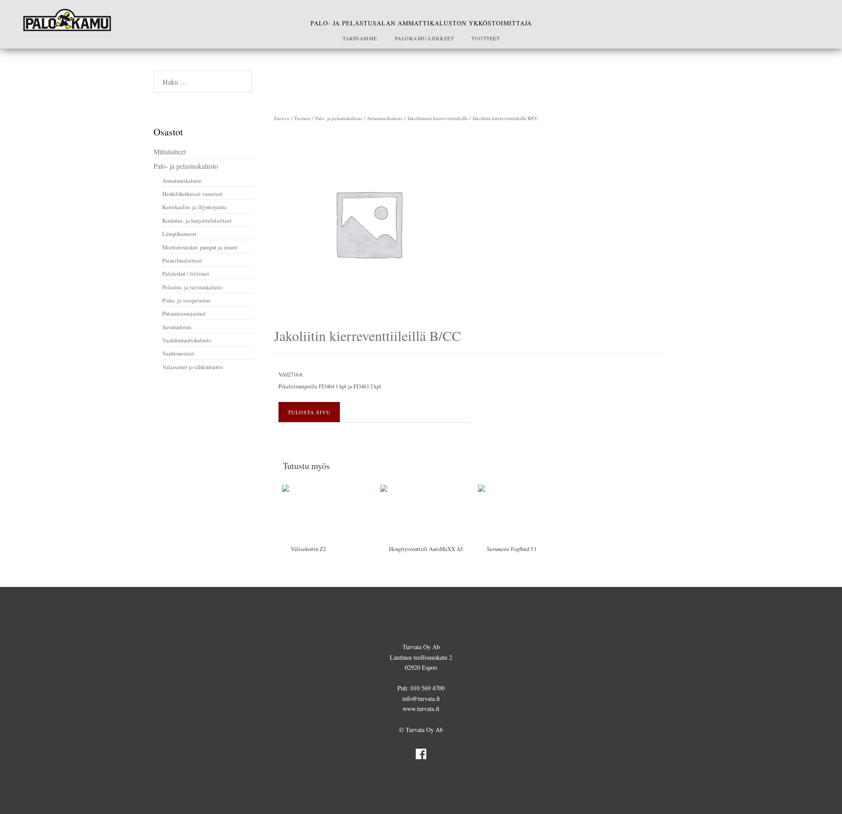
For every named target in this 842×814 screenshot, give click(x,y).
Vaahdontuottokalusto (186, 340)
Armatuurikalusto (385, 118)
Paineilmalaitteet (182, 260)
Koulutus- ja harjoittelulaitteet (197, 220)
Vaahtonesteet (178, 353)
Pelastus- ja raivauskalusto (192, 287)
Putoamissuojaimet (184, 313)
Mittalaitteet (169, 151)
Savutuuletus (176, 327)
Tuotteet (485, 38)
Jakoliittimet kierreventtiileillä (437, 118)
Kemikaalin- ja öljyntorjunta (194, 207)
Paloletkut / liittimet (185, 273)
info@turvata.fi (421, 698)
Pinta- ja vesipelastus (186, 300)
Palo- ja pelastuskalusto (338, 118)
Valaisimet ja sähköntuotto (192, 367)
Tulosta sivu (309, 412)
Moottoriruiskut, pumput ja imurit (200, 247)
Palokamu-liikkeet (424, 38)
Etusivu (281, 118)
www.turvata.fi (421, 708)
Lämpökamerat (179, 234)
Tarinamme (360, 38)
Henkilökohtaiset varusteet (192, 194)
